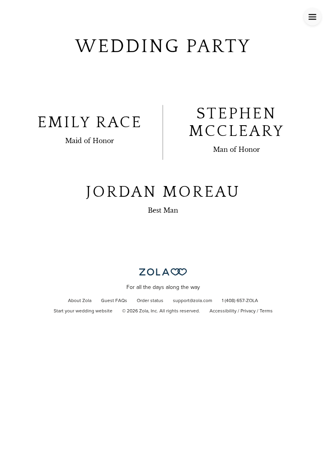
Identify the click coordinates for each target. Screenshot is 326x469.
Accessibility (223, 311)
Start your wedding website (83, 311)
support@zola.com (192, 300)
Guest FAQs (114, 300)
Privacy (248, 311)
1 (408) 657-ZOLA (240, 300)
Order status (150, 300)
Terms (266, 311)
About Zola (79, 300)
